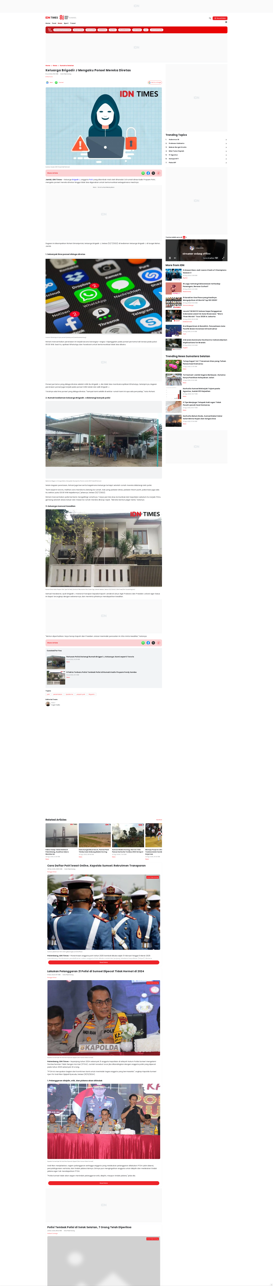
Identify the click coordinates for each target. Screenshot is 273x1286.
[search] (210, 18)
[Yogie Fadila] (48, 703)
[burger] (226, 22)
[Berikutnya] (162, 822)
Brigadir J (76, 179)
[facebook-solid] (148, 173)
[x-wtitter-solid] (153, 173)
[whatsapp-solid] (143, 173)
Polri (91, 179)
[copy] (158, 173)
